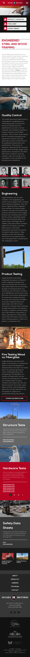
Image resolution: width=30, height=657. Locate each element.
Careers (15, 583)
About (15, 576)
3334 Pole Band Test (9, 489)
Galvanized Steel (8, 544)
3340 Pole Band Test (9, 486)
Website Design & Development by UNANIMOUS (15, 652)
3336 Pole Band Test (9, 488)
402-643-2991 (17, 607)
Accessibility (11, 648)
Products (15, 579)
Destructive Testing (8, 439)
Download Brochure (14, 398)
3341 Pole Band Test (8, 484)
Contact (15, 590)
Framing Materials (8, 441)
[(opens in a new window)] (11, 613)
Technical (15, 586)
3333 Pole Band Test (9, 491)
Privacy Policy (18, 648)
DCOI (4, 542)
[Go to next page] (22, 495)
